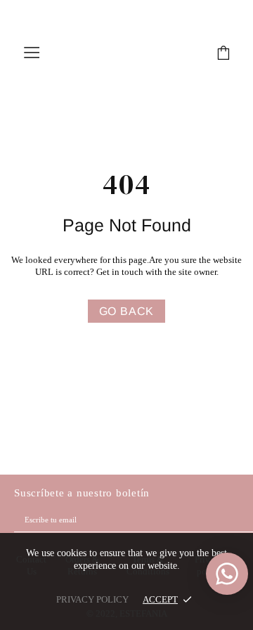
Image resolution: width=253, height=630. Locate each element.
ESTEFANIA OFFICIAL (126, 53)
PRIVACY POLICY (92, 599)
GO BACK (127, 311)
